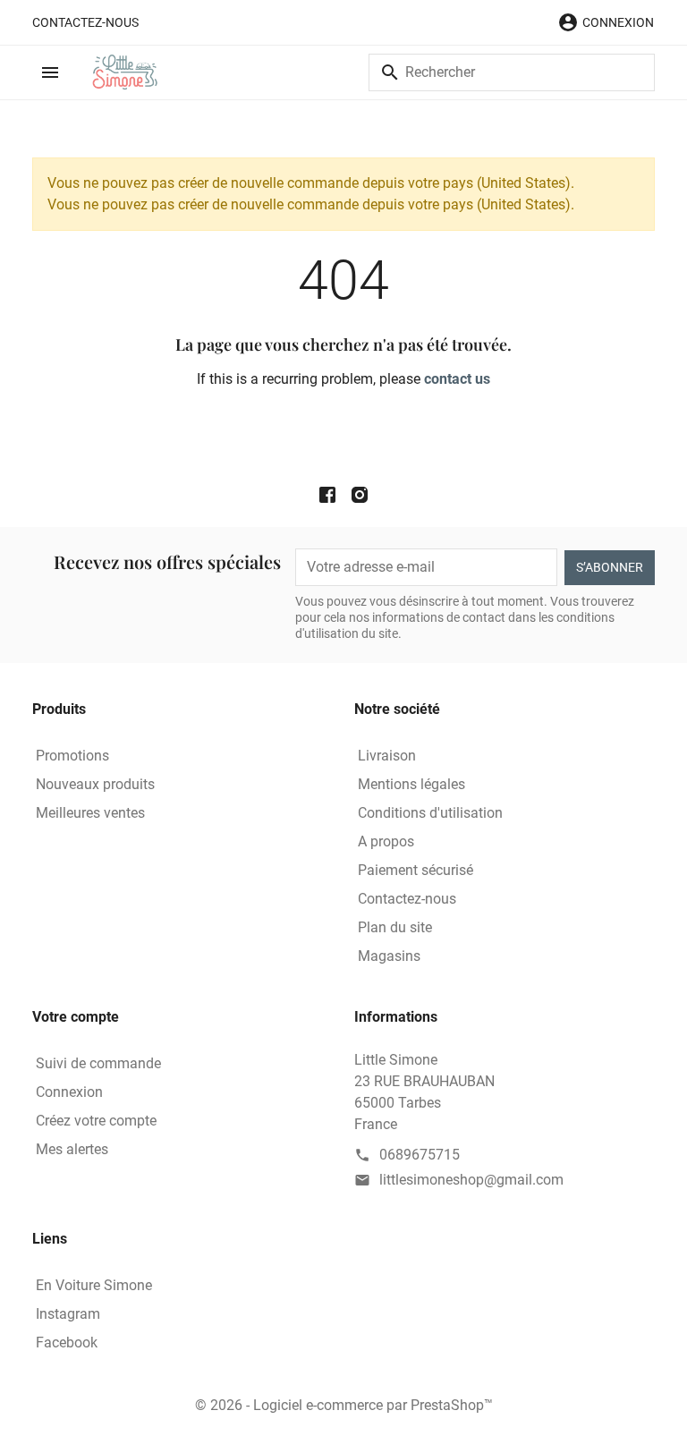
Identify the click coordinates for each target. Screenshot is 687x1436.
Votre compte (75, 1016)
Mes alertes (72, 1149)
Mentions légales (411, 784)
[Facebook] (327, 494)
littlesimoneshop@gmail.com (471, 1179)
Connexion (69, 1091)
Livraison (387, 755)
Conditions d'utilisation (430, 812)
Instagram (68, 1313)
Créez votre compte (96, 1120)
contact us (457, 378)
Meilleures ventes (90, 812)
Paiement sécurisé (415, 870)
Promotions (72, 755)
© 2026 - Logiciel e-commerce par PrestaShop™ (344, 1405)
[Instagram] (359, 494)
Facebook (67, 1342)
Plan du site (395, 927)
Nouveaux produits (95, 784)
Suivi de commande (98, 1063)
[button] (606, 22)
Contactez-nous (85, 22)
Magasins (389, 955)
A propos (386, 841)
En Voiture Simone (94, 1285)
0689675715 (419, 1154)
